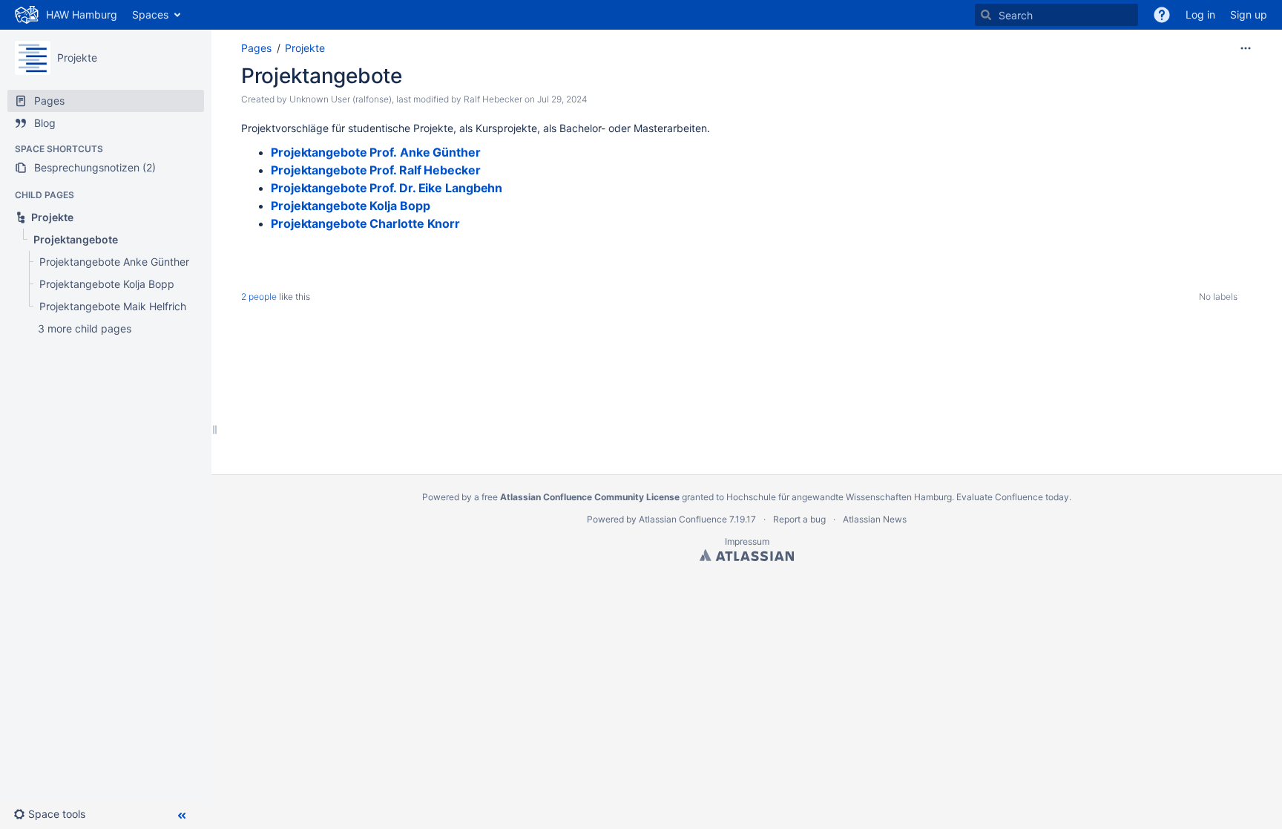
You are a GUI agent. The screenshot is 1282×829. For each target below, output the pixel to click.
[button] (55, 814)
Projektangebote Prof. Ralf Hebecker (376, 170)
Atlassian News (875, 519)
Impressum (747, 541)
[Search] (986, 15)
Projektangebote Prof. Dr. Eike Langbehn (386, 187)
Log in (1200, 14)
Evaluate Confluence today (1012, 496)
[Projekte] (32, 58)
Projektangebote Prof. (376, 152)
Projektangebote (321, 75)
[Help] (1161, 15)
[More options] (1246, 48)
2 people (259, 296)
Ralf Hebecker (493, 99)
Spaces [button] (150, 14)
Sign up (1248, 14)
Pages (256, 48)
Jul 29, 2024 (562, 99)
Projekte (77, 57)
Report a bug (799, 519)
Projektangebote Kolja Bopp (350, 205)
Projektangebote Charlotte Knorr (365, 223)
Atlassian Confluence (683, 519)
